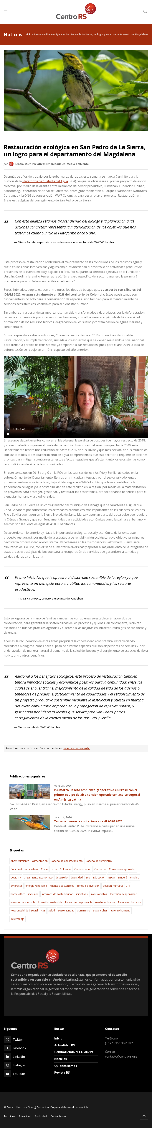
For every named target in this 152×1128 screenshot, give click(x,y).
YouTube (19, 1074)
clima (54, 869)
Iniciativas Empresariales (48, 164)
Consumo (100, 869)
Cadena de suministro (99, 861)
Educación (99, 877)
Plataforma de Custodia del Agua (45, 181)
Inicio (28, 34)
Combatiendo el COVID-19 (73, 1052)
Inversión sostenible (50, 902)
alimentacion (40, 861)
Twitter (18, 1039)
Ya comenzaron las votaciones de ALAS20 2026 (88, 821)
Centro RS (21, 164)
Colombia (65, 869)
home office (18, 894)
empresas (16, 885)
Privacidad (25, 1116)
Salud (51, 910)
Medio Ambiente (78, 164)
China (44, 869)
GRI (128, 885)
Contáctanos (58, 1116)
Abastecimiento (20, 861)
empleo (134, 877)
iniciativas (82, 894)
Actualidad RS (64, 1045)
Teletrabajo (17, 919)
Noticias (60, 1059)
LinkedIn (19, 1057)
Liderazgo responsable (78, 902)
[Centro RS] (76, 11)
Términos (9, 1116)
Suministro (83, 910)
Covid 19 (16, 877)
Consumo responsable (122, 869)
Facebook (19, 1048)
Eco (88, 877)
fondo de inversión (88, 885)
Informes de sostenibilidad (57, 894)
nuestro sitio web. (77, 748)
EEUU (111, 877)
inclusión (33, 894)
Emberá (122, 877)
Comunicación (82, 869)
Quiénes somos (65, 1066)
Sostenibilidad (66, 910)
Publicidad (41, 1116)
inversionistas (99, 894)
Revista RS (62, 1072)
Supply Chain (100, 910)
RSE (43, 910)
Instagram (20, 1065)
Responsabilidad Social (24, 910)
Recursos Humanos (129, 902)
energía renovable (36, 885)
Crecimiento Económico (38, 877)
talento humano (120, 910)
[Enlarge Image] (76, 90)
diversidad (77, 877)
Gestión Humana (113, 885)
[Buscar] (145, 11)
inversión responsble (23, 902)
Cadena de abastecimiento (67, 861)
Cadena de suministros (24, 869)
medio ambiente (105, 902)
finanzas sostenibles (62, 885)
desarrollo (62, 877)
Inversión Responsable (123, 894)
